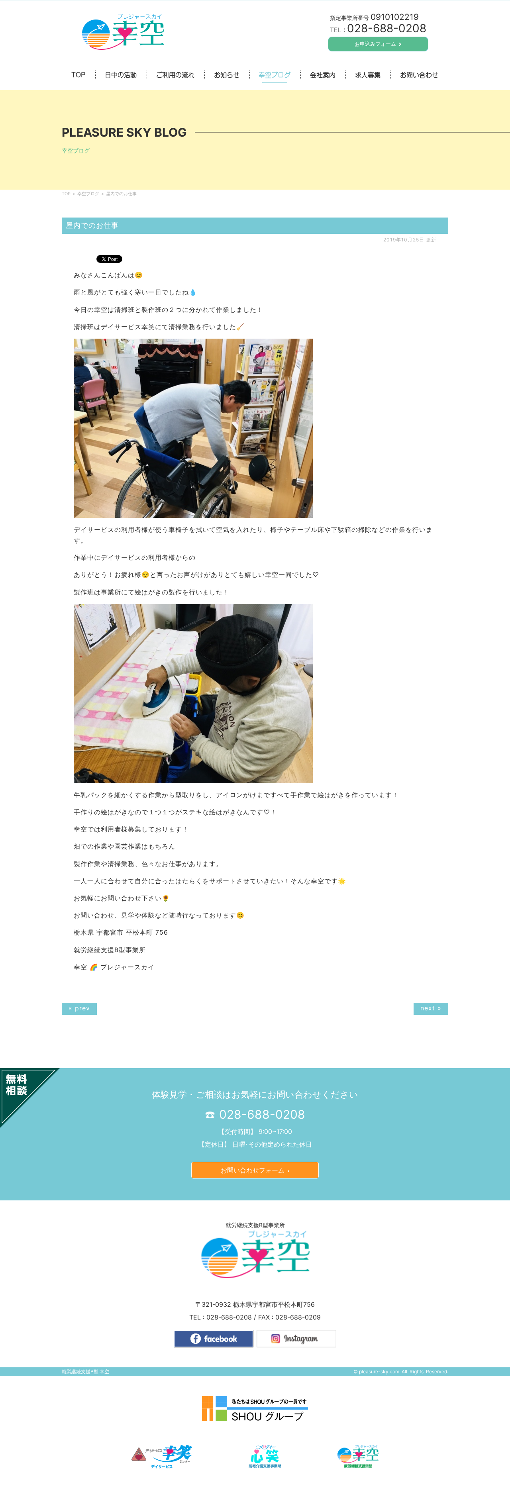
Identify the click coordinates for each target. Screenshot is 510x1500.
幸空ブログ (88, 194)
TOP (66, 194)
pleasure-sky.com (379, 1372)
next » (430, 1008)
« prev (79, 1008)
